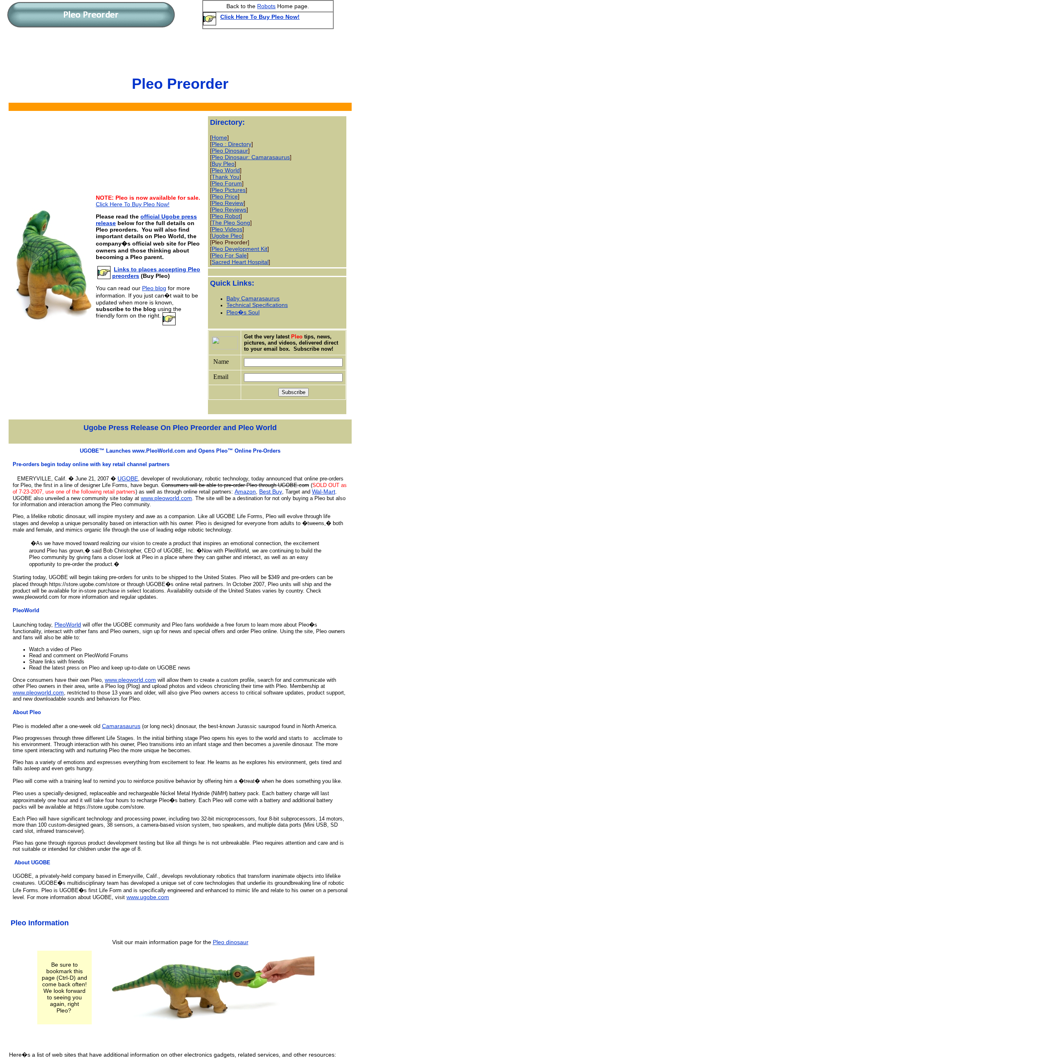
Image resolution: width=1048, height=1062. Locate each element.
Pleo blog (154, 288)
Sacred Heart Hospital (240, 262)
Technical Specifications (257, 305)
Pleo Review (228, 203)
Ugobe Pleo (227, 235)
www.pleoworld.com (166, 498)
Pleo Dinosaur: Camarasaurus (251, 157)
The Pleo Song (231, 222)
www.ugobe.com (147, 897)
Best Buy (270, 491)
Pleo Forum (227, 183)
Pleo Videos (227, 229)
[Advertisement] (176, 50)
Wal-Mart (323, 491)
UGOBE (127, 478)
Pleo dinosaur (230, 942)
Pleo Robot (226, 216)
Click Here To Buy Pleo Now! (260, 17)
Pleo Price (225, 196)
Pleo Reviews (229, 209)
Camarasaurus (121, 726)
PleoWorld (67, 624)
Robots (266, 6)
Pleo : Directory (231, 144)
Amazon (245, 491)
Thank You (225, 177)
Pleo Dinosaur (230, 150)
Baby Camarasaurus (253, 298)
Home (219, 137)
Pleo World (226, 170)
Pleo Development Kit (239, 249)
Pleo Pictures (229, 190)
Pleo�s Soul (243, 312)
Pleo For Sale (229, 255)
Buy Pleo (223, 163)
